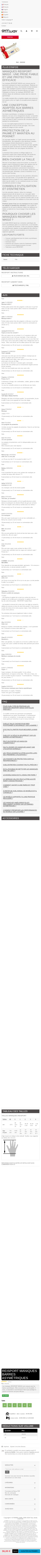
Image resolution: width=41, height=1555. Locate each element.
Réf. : (18, 62)
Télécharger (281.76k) (21, 276)
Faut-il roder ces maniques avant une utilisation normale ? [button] (19, 748)
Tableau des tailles (15, 1111)
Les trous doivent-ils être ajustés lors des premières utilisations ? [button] (20, 754)
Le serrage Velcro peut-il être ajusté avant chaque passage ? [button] (19, 780)
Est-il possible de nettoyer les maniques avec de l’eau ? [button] (20, 770)
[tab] (20, 707)
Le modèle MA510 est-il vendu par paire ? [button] (20, 775)
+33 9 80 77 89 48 (6, 23)
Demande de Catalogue (11, 1494)
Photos (10, 37)
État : (2, 1383)
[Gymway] (9, 31)
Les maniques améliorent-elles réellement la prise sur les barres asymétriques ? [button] (18, 804)
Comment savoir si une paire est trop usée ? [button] (19, 786)
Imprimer (6, 1446)
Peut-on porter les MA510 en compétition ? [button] (15, 742)
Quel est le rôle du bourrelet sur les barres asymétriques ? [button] (19, 736)
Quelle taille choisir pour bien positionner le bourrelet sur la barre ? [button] (20, 724)
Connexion (4, 2)
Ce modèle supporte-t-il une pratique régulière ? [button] (19, 797)
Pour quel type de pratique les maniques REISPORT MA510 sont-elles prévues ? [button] (18, 707)
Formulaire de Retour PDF (12, 1491)
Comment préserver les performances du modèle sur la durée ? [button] (20, 811)
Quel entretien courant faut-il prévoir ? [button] (20, 765)
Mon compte (9, 1499)
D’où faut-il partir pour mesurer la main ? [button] (20, 730)
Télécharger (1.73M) (21, 285)
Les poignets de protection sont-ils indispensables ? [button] (18, 759)
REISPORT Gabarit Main (11, 282)
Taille (3, 1401)
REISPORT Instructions (12, 273)
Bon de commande (10, 1493)
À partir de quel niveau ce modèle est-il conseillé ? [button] (20, 791)
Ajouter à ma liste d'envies (17, 1446)
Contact (3, 26)
